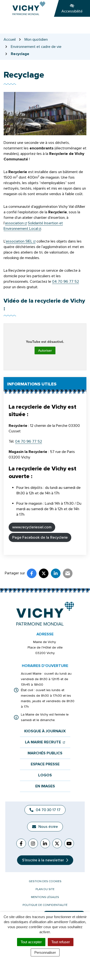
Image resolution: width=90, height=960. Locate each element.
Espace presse (45, 764)
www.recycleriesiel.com (32, 527)
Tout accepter (31, 942)
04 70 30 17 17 (48, 810)
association (16, 223)
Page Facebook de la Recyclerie (40, 537)
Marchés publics (45, 753)
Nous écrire (48, 826)
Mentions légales (45, 897)
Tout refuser (60, 942)
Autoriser (45, 350)
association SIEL (21, 241)
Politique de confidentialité (45, 905)
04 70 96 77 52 (65, 281)
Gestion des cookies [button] (45, 881)
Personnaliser (45, 952)
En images (45, 786)
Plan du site (45, 889)
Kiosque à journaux (45, 731)
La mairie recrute (45, 742)
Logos (45, 775)
